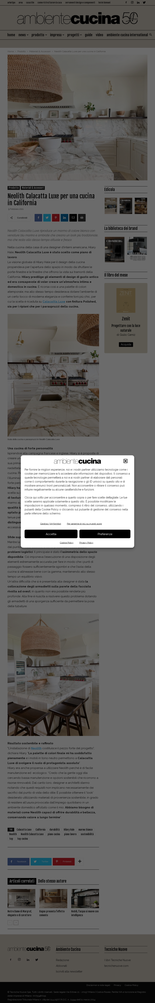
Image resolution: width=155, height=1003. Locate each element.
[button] (125, 461)
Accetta (51, 534)
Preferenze (105, 534)
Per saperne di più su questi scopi (84, 523)
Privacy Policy (86, 542)
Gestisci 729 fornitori (50, 523)
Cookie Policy (67, 542)
